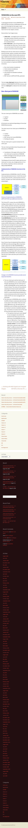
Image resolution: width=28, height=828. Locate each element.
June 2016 (5, 643)
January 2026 (5, 560)
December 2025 (6, 562)
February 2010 (6, 758)
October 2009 (6, 767)
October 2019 (6, 598)
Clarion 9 (14, 17)
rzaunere (8, 18)
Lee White (5, 537)
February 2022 (6, 583)
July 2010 (5, 746)
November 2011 (6, 719)
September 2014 (6, 670)
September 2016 (6, 636)
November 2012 (6, 704)
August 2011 (5, 724)
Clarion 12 (3, 427)
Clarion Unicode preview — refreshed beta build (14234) (13, 397)
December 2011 (6, 717)
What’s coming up (9, 535)
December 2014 (6, 666)
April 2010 (5, 753)
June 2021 (5, 587)
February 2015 (6, 663)
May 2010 (5, 751)
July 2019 (5, 603)
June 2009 (5, 775)
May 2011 (5, 728)
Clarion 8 (3, 431)
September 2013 (6, 688)
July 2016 (5, 641)
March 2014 (5, 679)
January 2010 (5, 760)
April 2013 (5, 695)
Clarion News (19, 17)
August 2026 (5, 556)
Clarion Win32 (4, 438)
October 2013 (6, 686)
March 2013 (5, 697)
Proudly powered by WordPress (8, 825)
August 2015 (5, 654)
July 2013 (5, 693)
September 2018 (6, 612)
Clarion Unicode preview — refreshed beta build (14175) (13, 402)
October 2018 (6, 610)
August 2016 (5, 639)
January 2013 (5, 701)
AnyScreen (3, 416)
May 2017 (5, 625)
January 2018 (5, 618)
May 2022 (5, 578)
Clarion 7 (3, 429)
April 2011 (5, 731)
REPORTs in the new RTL (19, 389)
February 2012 (6, 713)
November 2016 (6, 634)
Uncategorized (4, 447)
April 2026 (5, 558)
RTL (2, 445)
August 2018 (5, 614)
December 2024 (6, 569)
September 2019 (6, 601)
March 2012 (5, 710)
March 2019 (5, 605)
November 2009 (6, 764)
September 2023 (6, 571)
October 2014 (6, 668)
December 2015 (6, 650)
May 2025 (5, 565)
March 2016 (5, 645)
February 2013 (6, 699)
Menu (2, 9)
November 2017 (6, 621)
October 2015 (6, 652)
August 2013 (5, 690)
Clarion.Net (3, 440)
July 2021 (5, 585)
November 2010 (6, 740)
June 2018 (5, 616)
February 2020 (6, 596)
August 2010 (5, 744)
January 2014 (5, 684)
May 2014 (5, 675)
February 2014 (6, 681)
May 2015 (5, 659)
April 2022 (5, 580)
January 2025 (5, 567)
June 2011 (5, 726)
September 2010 (6, 742)
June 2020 (5, 594)
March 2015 (5, 661)
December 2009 (6, 762)
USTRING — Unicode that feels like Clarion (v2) (11, 406)
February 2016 (6, 648)
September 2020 (6, 589)
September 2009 (6, 769)
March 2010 (5, 755)
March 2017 (5, 627)
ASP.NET (3, 420)
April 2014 (5, 677)
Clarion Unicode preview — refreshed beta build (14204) (13, 400)
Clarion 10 (3, 423)
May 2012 (5, 708)
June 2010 (5, 749)
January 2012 (5, 715)
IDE (2, 443)
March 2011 (5, 733)
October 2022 (6, 576)
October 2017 (6, 623)
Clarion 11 (3, 425)
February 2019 (6, 607)
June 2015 (5, 657)
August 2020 (5, 592)
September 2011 (6, 722)
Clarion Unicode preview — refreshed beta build (11, 404)
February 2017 (6, 630)
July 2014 (5, 672)
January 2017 (5, 632)
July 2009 (5, 773)
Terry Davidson (6, 531)
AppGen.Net (4, 418)
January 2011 (5, 735)
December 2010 (6, 737)
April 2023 (5, 574)
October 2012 (6, 706)
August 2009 (5, 771)
